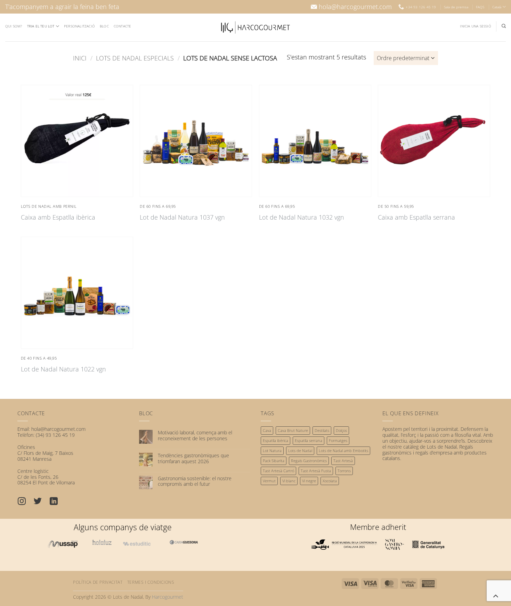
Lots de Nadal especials (135, 58)
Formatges (338, 440)
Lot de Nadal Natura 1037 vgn (182, 217)
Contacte (122, 26)
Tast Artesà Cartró (278, 470)
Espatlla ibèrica (275, 440)
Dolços (341, 430)
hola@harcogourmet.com (355, 6)
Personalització (79, 26)
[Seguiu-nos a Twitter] (41, 502)
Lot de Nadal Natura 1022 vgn (63, 369)
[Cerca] (504, 26)
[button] (475, 26)
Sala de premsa (456, 7)
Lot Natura (272, 450)
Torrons (344, 470)
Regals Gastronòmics (309, 460)
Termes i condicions (151, 582)
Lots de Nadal (300, 450)
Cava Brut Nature (293, 430)
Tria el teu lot (41, 26)
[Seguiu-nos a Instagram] (25, 502)
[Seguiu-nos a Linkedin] (57, 502)
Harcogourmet (167, 596)
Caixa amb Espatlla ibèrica (58, 217)
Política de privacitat (97, 582)
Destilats (322, 430)
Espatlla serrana (308, 440)
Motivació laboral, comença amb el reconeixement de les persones (195, 436)
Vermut (269, 480)
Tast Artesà (343, 460)
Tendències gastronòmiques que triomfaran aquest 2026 (193, 459)
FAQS (480, 7)
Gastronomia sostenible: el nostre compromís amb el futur (195, 482)
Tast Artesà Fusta (316, 470)
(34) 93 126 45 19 (55, 435)
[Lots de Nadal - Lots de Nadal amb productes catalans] (255, 27)
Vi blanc (288, 480)
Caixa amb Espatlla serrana (416, 217)
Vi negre (309, 480)
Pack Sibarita (273, 460)
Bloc (104, 26)
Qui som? (13, 26)
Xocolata (330, 480)
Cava (267, 430)
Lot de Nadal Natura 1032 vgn (301, 217)
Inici (80, 58)
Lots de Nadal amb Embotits (343, 450)
